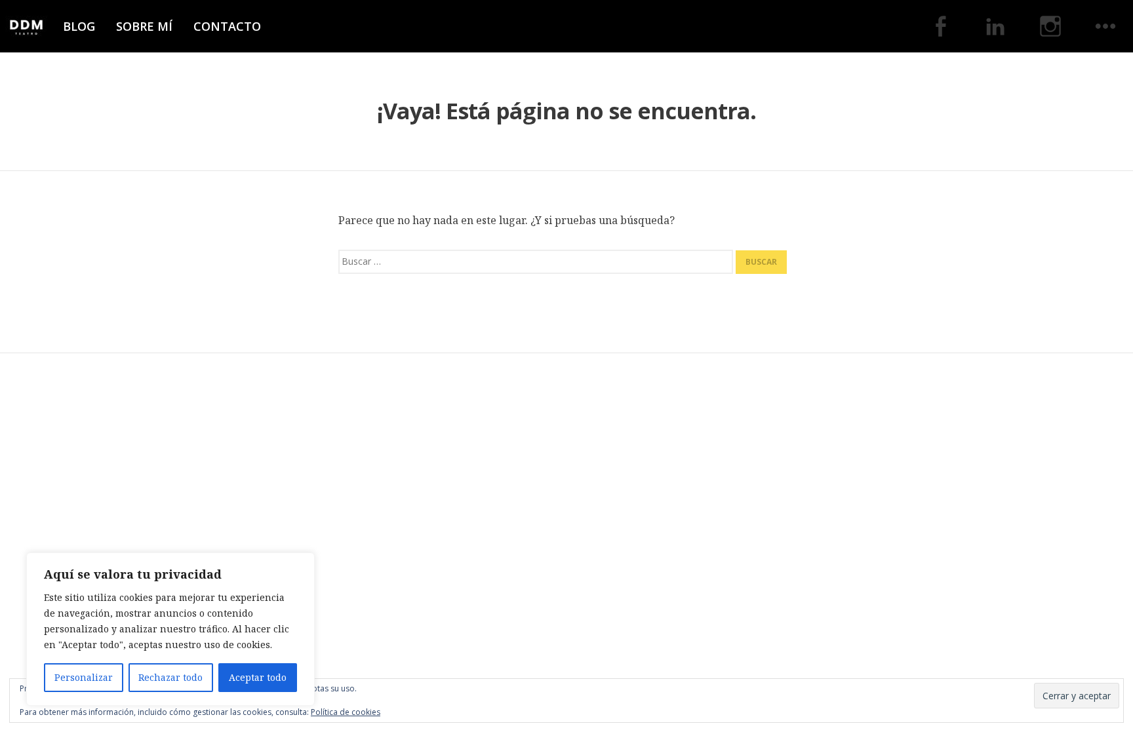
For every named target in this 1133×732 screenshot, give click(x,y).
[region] (170, 629)
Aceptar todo (258, 677)
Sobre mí (144, 26)
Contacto (227, 26)
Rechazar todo (170, 677)
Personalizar (83, 677)
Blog (79, 26)
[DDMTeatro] (26, 26)
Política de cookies (345, 712)
